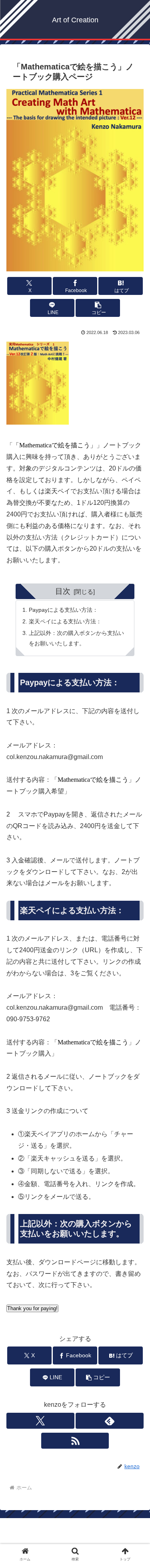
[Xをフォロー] (40, 1421)
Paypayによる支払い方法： (63, 610)
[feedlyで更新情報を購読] (110, 1421)
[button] (98, 308)
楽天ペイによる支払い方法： (65, 621)
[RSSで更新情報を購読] (75, 1441)
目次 (62, 591)
